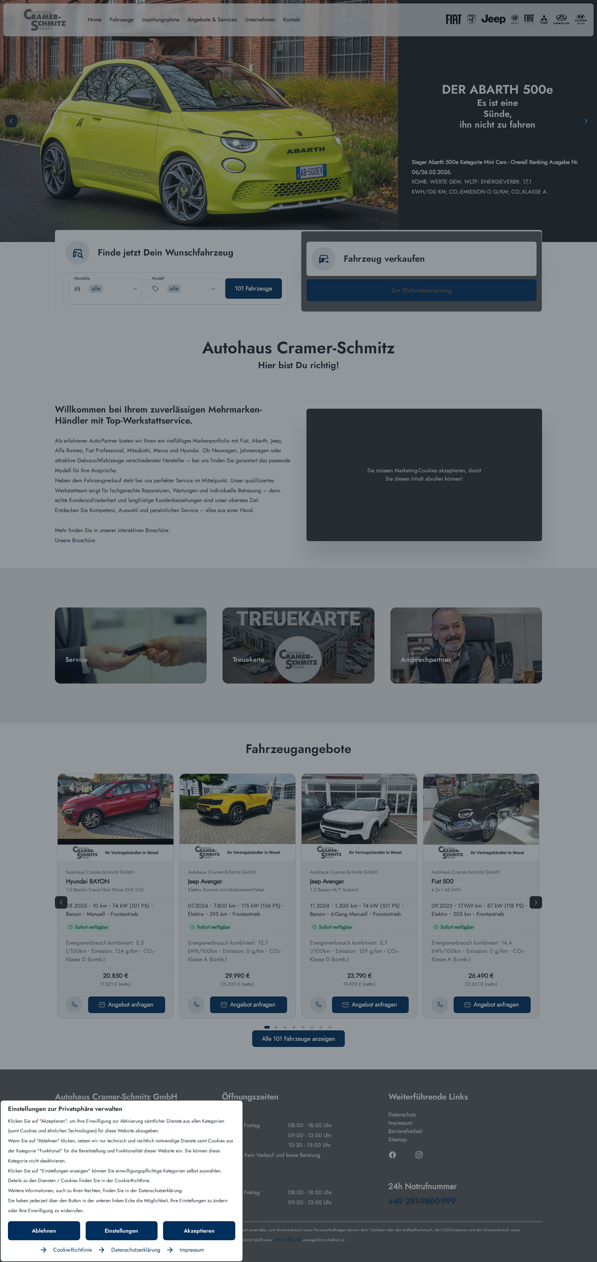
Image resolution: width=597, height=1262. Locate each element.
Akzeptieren (199, 1231)
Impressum (192, 1250)
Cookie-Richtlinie (72, 1250)
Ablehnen (44, 1231)
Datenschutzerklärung (135, 1250)
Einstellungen (121, 1231)
